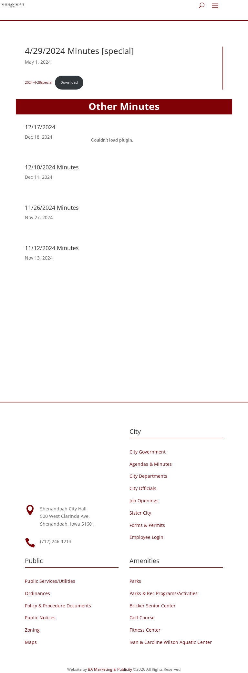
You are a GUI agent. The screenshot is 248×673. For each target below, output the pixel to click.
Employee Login (146, 537)
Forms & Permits (147, 525)
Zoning (32, 630)
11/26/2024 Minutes (52, 207)
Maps (31, 642)
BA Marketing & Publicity (110, 669)
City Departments (148, 476)
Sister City (140, 513)
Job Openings (144, 500)
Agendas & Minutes (150, 464)
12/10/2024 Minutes (52, 167)
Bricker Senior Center (152, 606)
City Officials (142, 488)
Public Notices (40, 617)
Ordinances (37, 593)
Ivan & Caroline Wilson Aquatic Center (170, 642)
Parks (135, 581)
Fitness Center (144, 630)
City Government (147, 452)
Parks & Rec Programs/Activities (163, 593)
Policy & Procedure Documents (58, 606)
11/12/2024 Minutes (52, 248)
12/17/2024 (40, 127)
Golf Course (142, 617)
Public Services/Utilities (50, 581)
